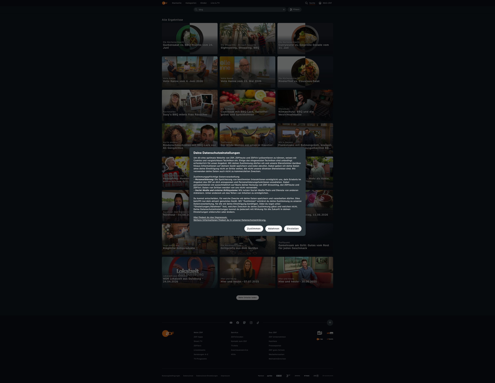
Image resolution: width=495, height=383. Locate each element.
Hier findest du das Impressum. (210, 217)
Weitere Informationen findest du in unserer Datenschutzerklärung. (229, 220)
